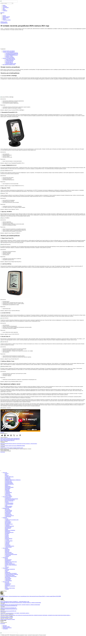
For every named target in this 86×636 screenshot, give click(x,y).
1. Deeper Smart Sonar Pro (10, 59)
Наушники (7, 533)
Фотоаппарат (7, 544)
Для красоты (5, 557)
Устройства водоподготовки (10, 576)
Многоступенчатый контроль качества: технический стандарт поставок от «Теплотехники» (18, 443)
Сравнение (5, 10)
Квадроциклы (8, 528)
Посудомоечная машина (10, 499)
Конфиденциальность (7, 627)
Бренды (4, 18)
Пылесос (7, 501)
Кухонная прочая (8, 481)
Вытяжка (7, 475)
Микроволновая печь (9, 484)
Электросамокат (8, 547)
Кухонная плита (8, 480)
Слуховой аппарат (8, 540)
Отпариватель (8, 497)
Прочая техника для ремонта (11, 573)
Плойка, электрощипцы (10, 563)
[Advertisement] (35, 39)
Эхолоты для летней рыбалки (9, 51)
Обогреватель (8, 513)
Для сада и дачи (6, 581)
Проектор (7, 537)
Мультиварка (7, 488)
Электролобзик (8, 578)
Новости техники (6, 16)
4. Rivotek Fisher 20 (9, 62)
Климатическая (6, 508)
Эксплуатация (5, 7)
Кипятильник (8, 478)
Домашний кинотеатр (9, 526)
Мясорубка (7, 489)
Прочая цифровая (8, 538)
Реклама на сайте (6, 626)
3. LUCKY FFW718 (9, 61)
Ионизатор (7, 549)
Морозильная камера (9, 487)
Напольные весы (8, 562)
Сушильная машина (9, 503)
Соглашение (5, 628)
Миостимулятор (8, 552)
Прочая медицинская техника (11, 554)
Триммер (7, 589)
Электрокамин (8, 516)
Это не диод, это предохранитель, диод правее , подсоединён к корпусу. (14, 613)
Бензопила (7, 582)
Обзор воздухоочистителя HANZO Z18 (8, 610)
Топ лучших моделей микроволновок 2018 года (10, 439)
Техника (2, 22)
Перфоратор (7, 572)
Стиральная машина (9, 502)
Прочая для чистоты (9, 500)
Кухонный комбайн (9, 482)
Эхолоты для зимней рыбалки (9, 58)
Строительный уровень (10, 575)
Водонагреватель (8, 510)
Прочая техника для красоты (11, 564)
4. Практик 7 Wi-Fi (9, 56)
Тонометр (7, 556)
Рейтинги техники (11, 619)
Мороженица (7, 486)
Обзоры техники (3, 619)
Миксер (6, 485)
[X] (14, 435)
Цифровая (5, 517)
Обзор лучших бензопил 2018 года (7, 440)
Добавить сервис (3, 21)
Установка (5, 6)
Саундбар (7, 539)
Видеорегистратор (9, 523)
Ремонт (4, 9)
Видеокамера (7, 522)
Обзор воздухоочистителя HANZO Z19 (8, 607)
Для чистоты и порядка (7, 496)
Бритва (6, 558)
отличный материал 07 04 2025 (6, 617)
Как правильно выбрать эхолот (9, 64)
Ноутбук (6, 534)
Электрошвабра (8, 507)
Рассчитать (2, 451)
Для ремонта (5, 568)
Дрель (6, 571)
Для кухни (5, 472)
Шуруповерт (7, 577)
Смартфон (7, 542)
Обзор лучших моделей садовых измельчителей (10, 438)
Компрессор (7, 584)
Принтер (7, 536)
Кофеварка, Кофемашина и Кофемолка (13, 479)
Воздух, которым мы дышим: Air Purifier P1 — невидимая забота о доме (14, 601)
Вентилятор (7, 509)
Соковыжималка (8, 492)
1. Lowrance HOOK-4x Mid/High (11, 52)
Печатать (2, 432)
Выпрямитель (8, 560)
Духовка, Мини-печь (9, 476)
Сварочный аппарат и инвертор (11, 574)
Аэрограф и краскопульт (10, 569)
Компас (6, 529)
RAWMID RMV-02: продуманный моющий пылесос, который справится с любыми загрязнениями (20, 604)
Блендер (6, 473)
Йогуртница (7, 477)
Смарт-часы (7, 541)
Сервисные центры (7, 19)
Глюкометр (7, 524)
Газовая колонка (8, 511)
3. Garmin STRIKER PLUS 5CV (11, 55)
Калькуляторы (5, 17)
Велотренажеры (8, 559)
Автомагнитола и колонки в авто (11, 519)
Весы (6, 474)
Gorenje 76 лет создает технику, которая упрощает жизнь (11, 447)
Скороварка (7, 491)
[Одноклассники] (11, 435)
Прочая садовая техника (10, 587)
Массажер (7, 551)
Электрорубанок (8, 580)
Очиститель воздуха (9, 553)
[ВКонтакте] (8, 435)
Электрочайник (8, 495)
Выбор (4, 5)
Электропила (7, 579)
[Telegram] (1, 435)
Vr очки (6, 518)
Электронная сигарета (9, 545)
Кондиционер (8, 512)
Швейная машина (8, 506)
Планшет (7, 535)
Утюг (6, 505)
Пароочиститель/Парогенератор (11, 498)
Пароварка (7, 490)
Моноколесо (7, 531)
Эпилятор (7, 566)
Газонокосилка (8, 583)
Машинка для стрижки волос (11, 561)
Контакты (5, 625)
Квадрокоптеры (8, 527)
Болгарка (7, 570)
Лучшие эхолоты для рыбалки (9, 50)
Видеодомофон (8, 521)
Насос (6, 586)
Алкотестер (7, 520)
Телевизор (7, 543)
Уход (4, 8)
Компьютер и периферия (10, 530)
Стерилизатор (8, 555)
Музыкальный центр (9, 532)
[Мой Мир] (17, 435)
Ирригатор (7, 550)
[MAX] (5, 435)
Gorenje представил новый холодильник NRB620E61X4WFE (12, 445)
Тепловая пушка (8, 514)
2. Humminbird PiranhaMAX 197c (11, 54)
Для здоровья (5, 548)
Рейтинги (2, 12)
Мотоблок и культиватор (10, 585)
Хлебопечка (7, 493)
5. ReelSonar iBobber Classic (10, 63)
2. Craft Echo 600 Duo (9, 60)
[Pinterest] (20, 435)
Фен (6, 565)
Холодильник (8, 494)
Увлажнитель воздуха (9, 515)
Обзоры (4, 15)
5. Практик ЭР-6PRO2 (9, 57)
